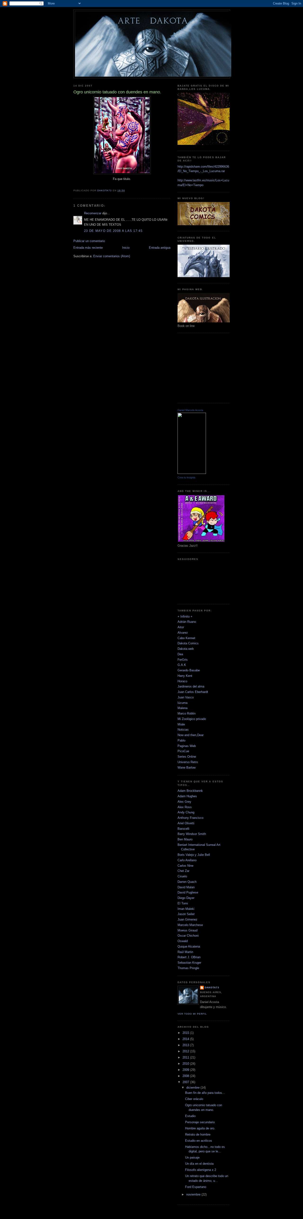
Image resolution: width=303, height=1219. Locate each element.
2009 (186, 1070)
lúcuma (182, 703)
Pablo (181, 740)
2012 (186, 1051)
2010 (186, 1063)
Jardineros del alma (191, 686)
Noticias (183, 729)
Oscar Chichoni (188, 935)
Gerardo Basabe (189, 670)
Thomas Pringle (188, 968)
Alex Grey (184, 801)
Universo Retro (188, 762)
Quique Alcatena (189, 946)
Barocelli (183, 828)
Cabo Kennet (186, 638)
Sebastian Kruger (189, 962)
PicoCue (183, 751)
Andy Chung (186, 812)
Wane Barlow (187, 767)
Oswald (183, 941)
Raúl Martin (185, 952)
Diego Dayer (186, 898)
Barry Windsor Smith (192, 834)
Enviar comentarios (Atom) (111, 256)
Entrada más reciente (88, 247)
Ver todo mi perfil (192, 1014)
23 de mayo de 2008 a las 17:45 (113, 231)
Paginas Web (187, 746)
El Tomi (183, 903)
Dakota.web (186, 649)
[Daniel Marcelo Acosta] (192, 473)
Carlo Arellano (187, 860)
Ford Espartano (195, 1187)
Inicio (125, 247)
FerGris (183, 659)
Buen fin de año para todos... (205, 1093)
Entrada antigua (159, 247)
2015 (186, 1033)
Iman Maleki (186, 909)
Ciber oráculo (194, 1099)
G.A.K (182, 665)
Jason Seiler (186, 914)
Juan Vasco (186, 697)
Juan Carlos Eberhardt (193, 692)
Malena (182, 708)
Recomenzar (92, 213)
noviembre (193, 1194)
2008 (186, 1076)
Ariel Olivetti (186, 823)
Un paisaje (192, 1157)
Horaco (182, 681)
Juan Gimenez (187, 919)
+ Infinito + (185, 616)
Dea (180, 654)
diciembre (193, 1087)
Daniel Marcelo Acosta (190, 410)
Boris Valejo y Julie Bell (194, 855)
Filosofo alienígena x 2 (200, 1170)
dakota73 (212, 987)
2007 (186, 1082)
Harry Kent (185, 676)
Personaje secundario (200, 1122)
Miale (181, 724)
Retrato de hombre (197, 1134)
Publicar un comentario (89, 241)
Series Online (187, 756)
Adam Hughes (187, 796)
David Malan (186, 887)
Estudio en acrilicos (198, 1140)
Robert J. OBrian (189, 957)
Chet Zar (183, 871)
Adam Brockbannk (190, 791)
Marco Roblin (187, 713)
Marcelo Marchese (190, 925)
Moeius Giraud (187, 930)
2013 (186, 1045)
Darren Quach (187, 882)
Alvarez (183, 632)
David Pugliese (188, 892)
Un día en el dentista (199, 1163)
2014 (186, 1039)
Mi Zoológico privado (192, 719)
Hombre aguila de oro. (200, 1128)
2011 (186, 1057)
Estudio (190, 1116)
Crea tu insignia (186, 477)
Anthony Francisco (190, 818)
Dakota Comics (188, 643)
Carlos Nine (185, 865)
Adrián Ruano (187, 621)
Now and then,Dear (191, 735)
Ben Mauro (185, 839)
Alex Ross (185, 807)
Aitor (181, 627)
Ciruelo (182, 876)
